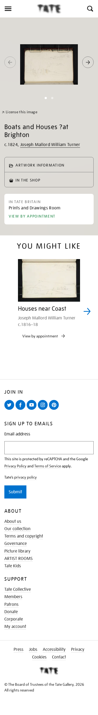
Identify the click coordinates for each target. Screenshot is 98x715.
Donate (11, 612)
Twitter (10, 409)
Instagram (44, 409)
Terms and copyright (23, 536)
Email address (17, 434)
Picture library (17, 551)
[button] (90, 9)
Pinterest (55, 409)
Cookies (39, 657)
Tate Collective (17, 589)
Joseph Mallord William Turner (50, 144)
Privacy (77, 649)
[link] (19, 112)
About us (12, 521)
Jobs (33, 649)
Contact (59, 657)
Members (13, 597)
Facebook (21, 409)
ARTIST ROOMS (18, 558)
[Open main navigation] (18, 8)
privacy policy (25, 477)
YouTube (32, 409)
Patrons (11, 604)
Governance (15, 543)
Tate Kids (12, 566)
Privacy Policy (15, 466)
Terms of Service (47, 466)
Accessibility (54, 649)
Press (18, 649)
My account (15, 626)
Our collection (17, 529)
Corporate (13, 619)
